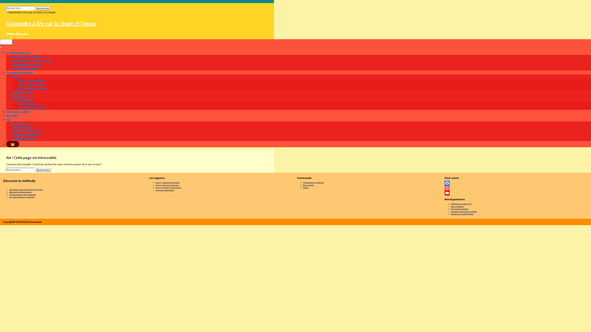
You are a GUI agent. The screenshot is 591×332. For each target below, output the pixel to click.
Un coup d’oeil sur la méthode (27, 56)
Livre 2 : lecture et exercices (31, 84)
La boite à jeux (19, 96)
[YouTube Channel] (517, 193)
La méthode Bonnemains (18, 52)
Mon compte (12, 115)
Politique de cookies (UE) (24, 139)
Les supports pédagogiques (19, 72)
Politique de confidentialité (25, 135)
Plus (8, 119)
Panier (306, 187)
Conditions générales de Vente (26, 131)
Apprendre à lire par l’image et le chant (31, 60)
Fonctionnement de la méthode (26, 64)
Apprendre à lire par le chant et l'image (51, 24)
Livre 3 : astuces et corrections (32, 88)
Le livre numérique (27, 103)
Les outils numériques (22, 99)
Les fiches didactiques (22, 92)
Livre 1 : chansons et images (32, 80)
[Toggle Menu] (1, 47)
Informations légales (22, 127)
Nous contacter (19, 123)
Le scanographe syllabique (31, 107)
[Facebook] (517, 183)
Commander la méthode (17, 111)
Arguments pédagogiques (25, 68)
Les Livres (17, 76)
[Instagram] (517, 188)
